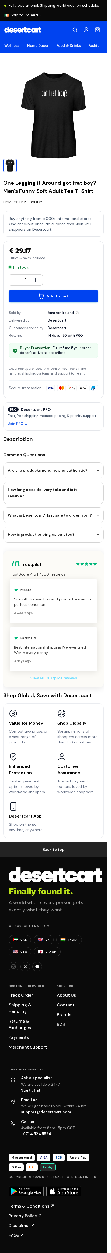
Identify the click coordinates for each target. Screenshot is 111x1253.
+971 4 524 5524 (36, 1133)
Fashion (95, 45)
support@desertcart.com (46, 1111)
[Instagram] (13, 966)
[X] (25, 966)
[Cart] (97, 29)
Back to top (54, 849)
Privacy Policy (25, 1216)
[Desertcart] (22, 30)
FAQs (16, 1235)
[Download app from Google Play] (26, 1191)
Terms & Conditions (31, 1206)
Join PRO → (18, 424)
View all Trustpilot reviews (53, 678)
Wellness (12, 45)
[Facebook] (37, 966)
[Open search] (75, 29)
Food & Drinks (68, 45)
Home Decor (38, 45)
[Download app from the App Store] (63, 1191)
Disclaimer (22, 1225)
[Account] (86, 29)
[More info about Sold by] (77, 312)
